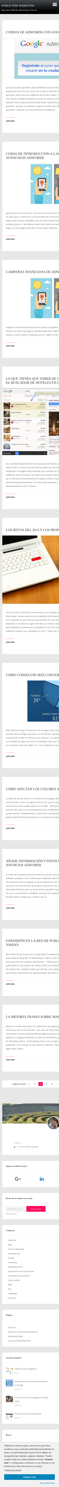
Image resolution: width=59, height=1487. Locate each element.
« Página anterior (19, 1084)
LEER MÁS (10, 121)
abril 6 (16, 1373)
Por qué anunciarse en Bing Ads (27, 1413)
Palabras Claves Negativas (25, 1368)
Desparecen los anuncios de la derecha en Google (30, 1383)
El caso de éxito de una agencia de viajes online (31, 1399)
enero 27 (17, 1418)
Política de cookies (13, 1470)
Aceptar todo (29, 1477)
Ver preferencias (47, 1483)
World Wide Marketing (18, 5)
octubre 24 (18, 1405)
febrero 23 (18, 1389)
